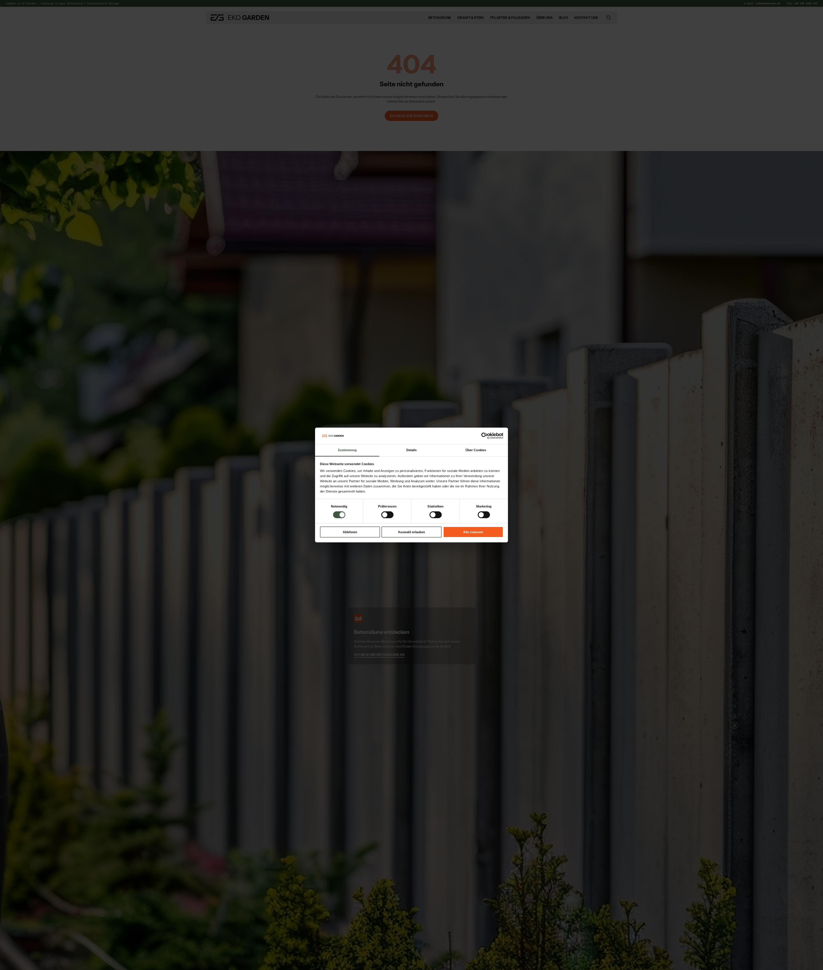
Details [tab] (411, 450)
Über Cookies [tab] (476, 450)
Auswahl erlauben (411, 532)
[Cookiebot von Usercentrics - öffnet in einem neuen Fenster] (484, 436)
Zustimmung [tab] (347, 450)
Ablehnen (350, 532)
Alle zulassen (473, 532)
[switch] (387, 514)
